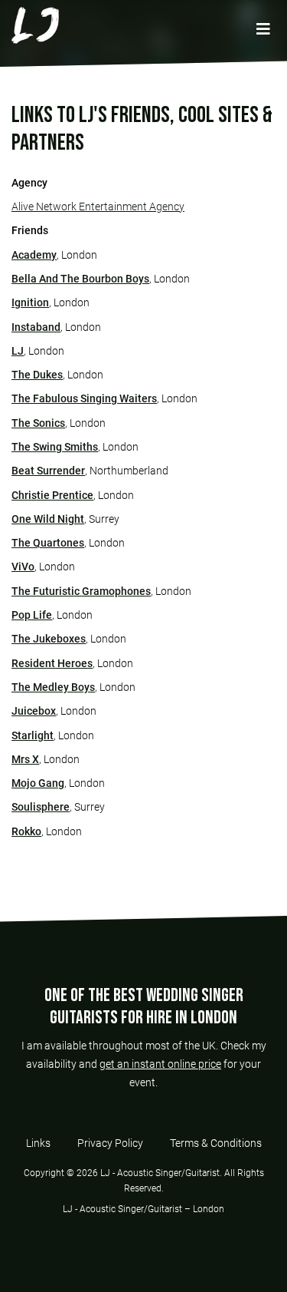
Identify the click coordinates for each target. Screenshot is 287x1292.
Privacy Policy (110, 1143)
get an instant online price (160, 1064)
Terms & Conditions (216, 1143)
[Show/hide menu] (263, 29)
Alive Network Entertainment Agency (97, 206)
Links (38, 1143)
